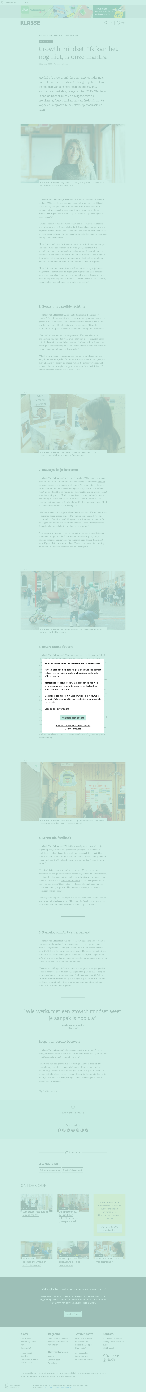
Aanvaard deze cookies (73, 717)
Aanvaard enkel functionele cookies (73, 725)
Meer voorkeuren (73, 728)
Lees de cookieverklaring (56, 709)
